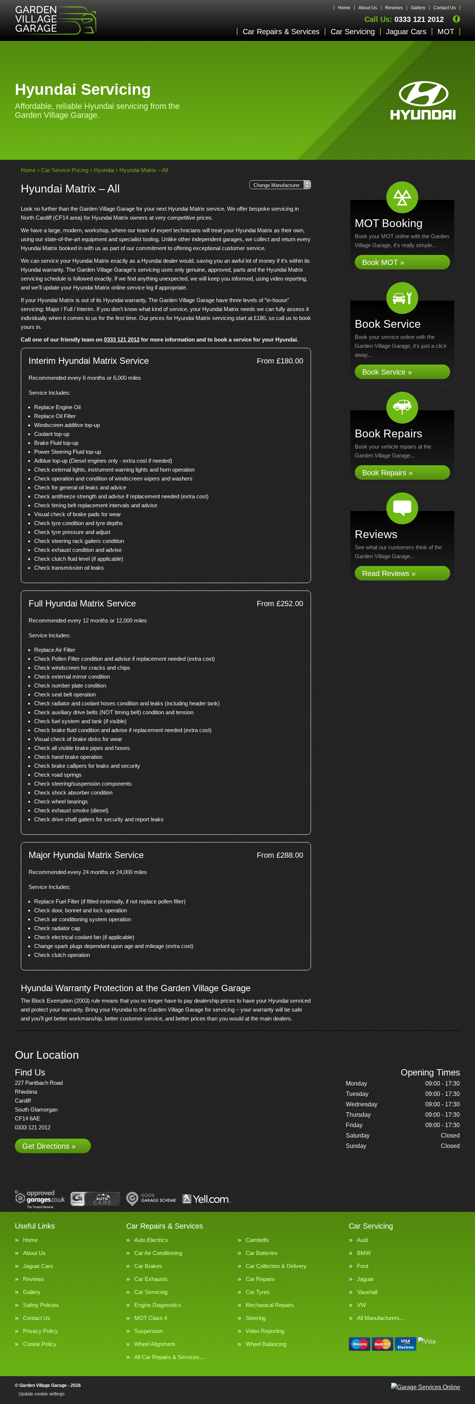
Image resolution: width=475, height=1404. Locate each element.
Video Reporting (265, 1331)
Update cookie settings (42, 1394)
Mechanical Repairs (270, 1305)
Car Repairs (260, 1279)
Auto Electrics (151, 1240)
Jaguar (365, 1279)
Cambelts (257, 1240)
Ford (362, 1266)
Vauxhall (367, 1292)
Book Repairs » (387, 473)
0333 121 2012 (404, 19)
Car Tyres (258, 1292)
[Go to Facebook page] (456, 19)
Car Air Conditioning (158, 1253)
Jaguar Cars (406, 31)
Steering (256, 1318)
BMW (364, 1253)
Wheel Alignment (154, 1344)
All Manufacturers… (381, 1318)
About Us (367, 7)
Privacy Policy (40, 1331)
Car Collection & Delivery (276, 1266)
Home (344, 7)
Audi (362, 1240)
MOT (446, 31)
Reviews (394, 7)
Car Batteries (262, 1253)
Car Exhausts (151, 1279)
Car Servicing (353, 31)
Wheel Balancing (266, 1344)
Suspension (148, 1331)
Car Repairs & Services (281, 31)
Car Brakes (148, 1266)
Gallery (418, 7)
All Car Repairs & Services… (169, 1357)
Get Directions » (49, 1146)
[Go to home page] (55, 20)
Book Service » (387, 372)
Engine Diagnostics (157, 1305)
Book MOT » (383, 262)
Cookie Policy (39, 1344)
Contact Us (444, 7)
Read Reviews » (389, 573)
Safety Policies (41, 1305)
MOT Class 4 (150, 1318)
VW (361, 1305)
